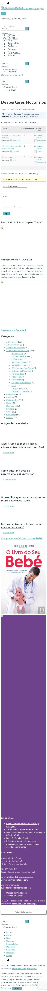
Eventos (10, 408)
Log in (9, 955)
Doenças (10, 406)
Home (11, 25)
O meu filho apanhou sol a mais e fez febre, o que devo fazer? (23, 499)
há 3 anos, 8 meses (16, 116)
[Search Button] (2, 23)
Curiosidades (12, 400)
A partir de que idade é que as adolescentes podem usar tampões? (22, 445)
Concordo (17, 988)
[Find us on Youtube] (6, 3)
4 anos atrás (8, 452)
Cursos (11, 37)
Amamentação (12, 344)
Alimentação (12, 341)
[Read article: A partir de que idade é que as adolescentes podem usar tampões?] (23, 434)
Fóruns (9, 109)
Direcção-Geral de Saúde (17, 838)
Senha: (5, 196)
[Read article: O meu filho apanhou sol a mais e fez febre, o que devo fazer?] (23, 487)
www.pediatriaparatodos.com (14, 879)
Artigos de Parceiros (15, 347)
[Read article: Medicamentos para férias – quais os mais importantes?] (23, 514)
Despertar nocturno (9, 157)
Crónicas (12, 71)
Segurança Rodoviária (21, 382)
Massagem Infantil (19, 362)
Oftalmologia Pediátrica (22, 368)
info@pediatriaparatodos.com (20, 877)
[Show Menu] (2, 72)
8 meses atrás (9, 479)
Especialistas (14, 43)
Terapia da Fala (18, 388)
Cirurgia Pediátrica (19, 356)
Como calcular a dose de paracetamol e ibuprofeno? (17, 472)
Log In (6, 214)
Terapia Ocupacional (20, 391)
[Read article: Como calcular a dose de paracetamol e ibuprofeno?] (23, 460)
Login (3, 13)
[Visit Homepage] (12, 7)
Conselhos (11, 394)
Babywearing (17, 353)
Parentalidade (17, 373)
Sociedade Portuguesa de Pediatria (22, 829)
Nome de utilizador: (10, 186)
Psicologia (16, 379)
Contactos (13, 52)
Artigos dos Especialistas (17, 350)
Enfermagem (17, 359)
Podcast (12, 89)
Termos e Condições (15, 895)
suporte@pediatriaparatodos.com (16, 887)
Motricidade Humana (20, 365)
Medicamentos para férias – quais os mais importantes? (23, 525)
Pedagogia (16, 376)
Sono (15, 109)
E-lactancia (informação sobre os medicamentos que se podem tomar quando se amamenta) (22, 844)
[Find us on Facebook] (2, 3)
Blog (10, 40)
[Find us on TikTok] (8, 3)
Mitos (8, 411)
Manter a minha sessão (13, 207)
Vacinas (9, 417)
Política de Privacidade (16, 892)
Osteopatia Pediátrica (21, 371)
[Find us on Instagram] (4, 3)
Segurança (11, 414)
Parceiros (12, 46)
